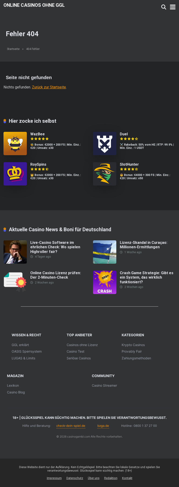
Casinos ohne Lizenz (82, 345)
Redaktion (110, 478)
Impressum (54, 478)
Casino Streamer (104, 385)
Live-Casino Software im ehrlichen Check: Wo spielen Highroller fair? (55, 247)
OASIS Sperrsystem (27, 351)
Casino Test (75, 351)
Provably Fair (132, 351)
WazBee (37, 134)
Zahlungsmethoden (136, 358)
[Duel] (104, 154)
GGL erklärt (20, 345)
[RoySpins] (15, 184)
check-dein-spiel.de (70, 425)
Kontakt (127, 478)
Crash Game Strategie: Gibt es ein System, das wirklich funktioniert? (146, 277)
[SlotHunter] (104, 184)
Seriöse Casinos (79, 358)
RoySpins (38, 164)
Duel (124, 134)
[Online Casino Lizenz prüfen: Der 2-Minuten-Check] (15, 293)
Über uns (94, 478)
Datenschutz (74, 478)
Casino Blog (16, 392)
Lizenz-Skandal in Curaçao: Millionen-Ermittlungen (143, 244)
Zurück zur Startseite (49, 87)
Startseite (13, 49)
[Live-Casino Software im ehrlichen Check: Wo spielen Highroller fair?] (15, 262)
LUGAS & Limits (23, 358)
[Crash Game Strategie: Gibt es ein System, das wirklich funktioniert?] (104, 293)
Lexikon (13, 385)
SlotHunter (129, 164)
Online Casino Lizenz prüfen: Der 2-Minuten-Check (55, 275)
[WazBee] (15, 154)
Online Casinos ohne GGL (34, 4)
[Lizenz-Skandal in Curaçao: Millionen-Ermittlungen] (104, 262)
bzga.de (103, 425)
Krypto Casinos (133, 345)
